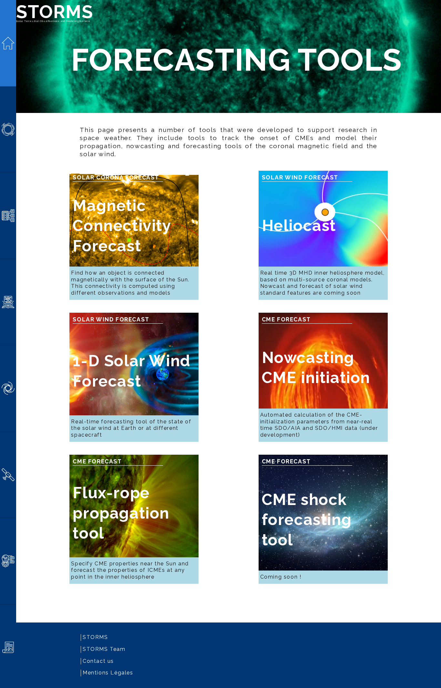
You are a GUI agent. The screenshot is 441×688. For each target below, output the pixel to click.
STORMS (54, 11)
